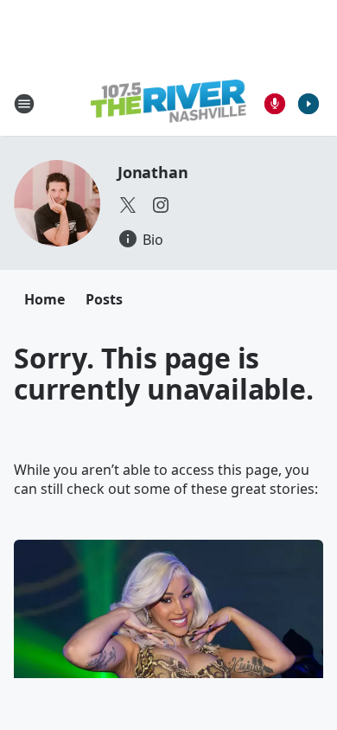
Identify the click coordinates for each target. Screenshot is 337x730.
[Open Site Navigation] (24, 103)
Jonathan (153, 172)
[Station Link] (168, 103)
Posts (104, 299)
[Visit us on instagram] (160, 205)
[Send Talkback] (274, 103)
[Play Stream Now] (308, 103)
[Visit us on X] (128, 205)
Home (44, 299)
